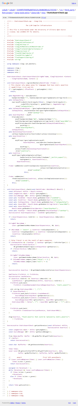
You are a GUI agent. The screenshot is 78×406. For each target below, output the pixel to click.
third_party (70, 10)
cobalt (5, 10)
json (74, 403)
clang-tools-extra (21, 12)
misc (43, 12)
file (43, 17)
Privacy (17, 403)
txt (69, 403)
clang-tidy (35, 12)
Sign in (74, 3)
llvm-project (7, 12)
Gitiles (12, 403)
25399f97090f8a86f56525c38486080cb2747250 (36, 10)
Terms (23, 403)
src (61, 10)
